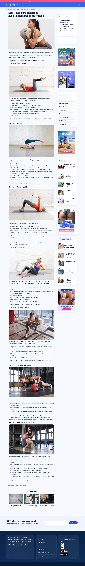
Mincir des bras (41, 539)
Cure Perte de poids (63, 120)
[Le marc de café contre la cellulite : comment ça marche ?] (61, 263)
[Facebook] (9, 544)
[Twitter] (13, 544)
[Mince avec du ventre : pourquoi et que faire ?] (61, 255)
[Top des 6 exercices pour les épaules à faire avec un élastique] (31, 499)
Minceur (59, 4)
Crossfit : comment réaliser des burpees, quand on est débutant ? (16, 506)
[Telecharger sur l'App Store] (68, 551)
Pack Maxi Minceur (63, 110)
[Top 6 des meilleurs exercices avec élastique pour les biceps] (47, 499)
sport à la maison (21, 485)
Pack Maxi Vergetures (63, 124)
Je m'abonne (73, 522)
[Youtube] (25, 544)
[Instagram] (17, 544)
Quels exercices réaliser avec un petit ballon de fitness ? (66, 17)
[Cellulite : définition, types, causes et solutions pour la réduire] (61, 246)
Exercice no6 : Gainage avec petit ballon (67, 30)
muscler (41, 283)
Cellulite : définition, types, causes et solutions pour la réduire (69, 245)
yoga (20, 159)
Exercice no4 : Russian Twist (65, 26)
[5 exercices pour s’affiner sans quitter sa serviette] (61, 184)
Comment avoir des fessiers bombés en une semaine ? (69, 166)
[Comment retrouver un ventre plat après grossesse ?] (61, 176)
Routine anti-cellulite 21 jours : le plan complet (70, 200)
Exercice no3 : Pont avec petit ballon (66, 24)
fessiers (20, 343)
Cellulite (52, 4)
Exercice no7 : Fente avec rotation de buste (66, 34)
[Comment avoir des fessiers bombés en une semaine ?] (61, 166)
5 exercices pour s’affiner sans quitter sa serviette (70, 183)
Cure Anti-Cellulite (62, 106)
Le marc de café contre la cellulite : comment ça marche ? (70, 262)
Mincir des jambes (41, 556)
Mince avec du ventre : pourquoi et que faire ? (70, 254)
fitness (10, 485)
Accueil (7, 9)
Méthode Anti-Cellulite (63, 103)
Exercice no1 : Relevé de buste (65, 20)
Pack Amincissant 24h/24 (64, 117)
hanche (30, 223)
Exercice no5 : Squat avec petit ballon (66, 28)
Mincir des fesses (41, 546)
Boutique (73, 4)
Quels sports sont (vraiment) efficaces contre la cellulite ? (70, 271)
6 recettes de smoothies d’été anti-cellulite (70, 191)
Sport (15, 485)
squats (37, 341)
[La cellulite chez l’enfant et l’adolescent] (61, 280)
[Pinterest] (21, 544)
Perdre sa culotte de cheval (43, 552)
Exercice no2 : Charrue (64, 22)
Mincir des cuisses (41, 542)
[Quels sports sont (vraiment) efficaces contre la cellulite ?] (61, 272)
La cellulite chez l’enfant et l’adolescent (69, 279)
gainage (15, 399)
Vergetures (65, 4)
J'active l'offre (59, 1)
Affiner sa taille (41, 549)
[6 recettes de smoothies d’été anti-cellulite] (61, 192)
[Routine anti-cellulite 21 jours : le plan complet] (61, 201)
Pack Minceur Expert (63, 113)
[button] (79, 5)
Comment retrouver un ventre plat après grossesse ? (70, 175)
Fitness (11, 9)
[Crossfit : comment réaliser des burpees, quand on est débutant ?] (16, 499)
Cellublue (39, 564)
